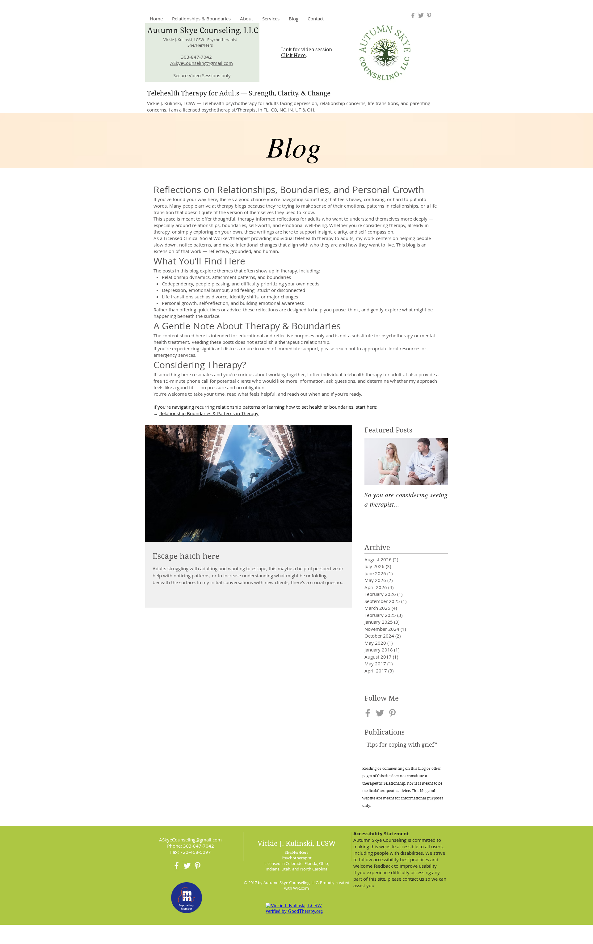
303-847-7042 (196, 57)
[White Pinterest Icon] (197, 865)
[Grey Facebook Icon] (413, 15)
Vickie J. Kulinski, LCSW (297, 847)
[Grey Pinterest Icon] (429, 15)
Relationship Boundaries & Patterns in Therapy (209, 413)
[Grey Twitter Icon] (421, 15)
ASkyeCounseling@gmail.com (201, 63)
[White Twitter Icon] (187, 865)
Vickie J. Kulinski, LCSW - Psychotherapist (200, 39)
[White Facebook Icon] (176, 865)
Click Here (293, 55)
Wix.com (301, 888)
